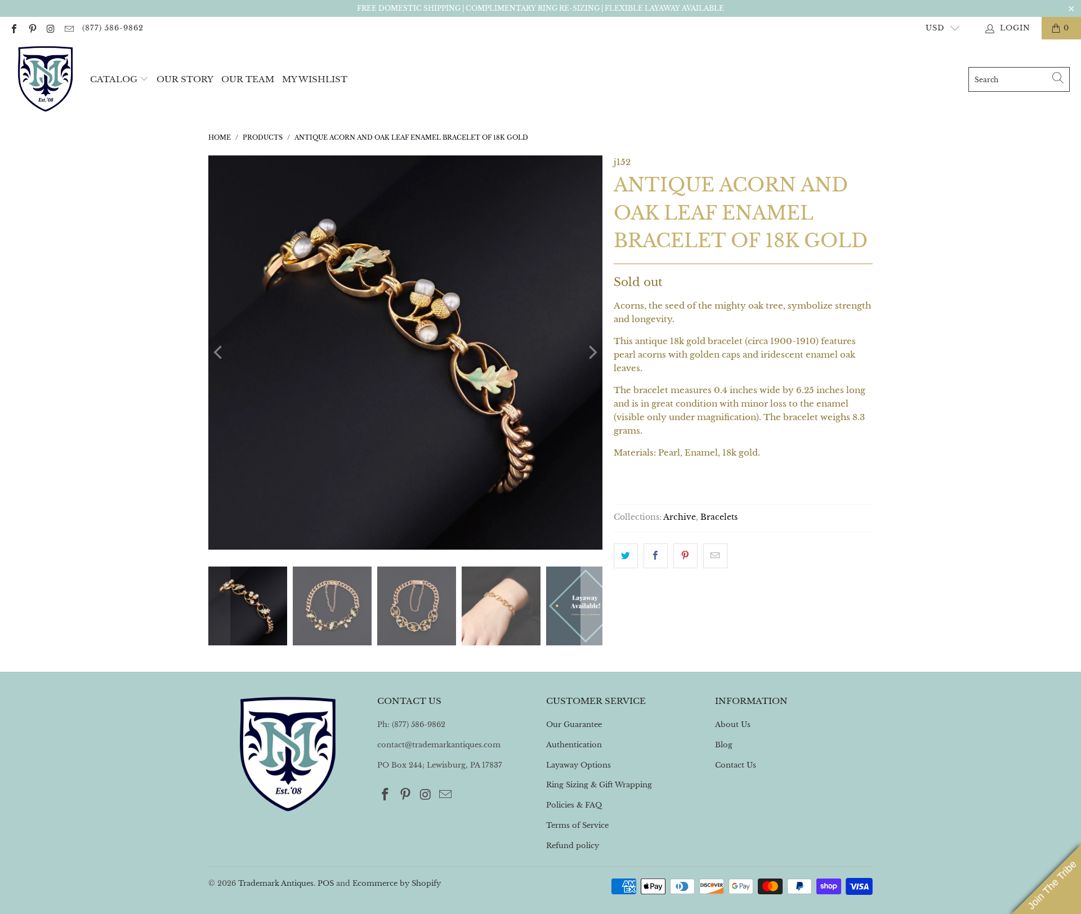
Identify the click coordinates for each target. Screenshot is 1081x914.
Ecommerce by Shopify (396, 883)
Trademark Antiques (276, 883)
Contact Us (735, 765)
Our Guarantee (574, 724)
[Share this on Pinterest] (685, 555)
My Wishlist (314, 79)
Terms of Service (577, 825)
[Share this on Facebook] (656, 555)
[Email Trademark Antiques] (68, 28)
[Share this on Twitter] (626, 555)
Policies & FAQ (574, 805)
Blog (723, 745)
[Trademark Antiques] (45, 79)
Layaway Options (578, 765)
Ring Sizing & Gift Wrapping (599, 785)
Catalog (113, 79)
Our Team (247, 79)
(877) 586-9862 (113, 28)
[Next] (591, 352)
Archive (679, 517)
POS (326, 883)
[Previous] (219, 352)
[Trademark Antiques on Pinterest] (31, 28)
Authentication (574, 745)
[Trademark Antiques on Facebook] (13, 28)
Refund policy (572, 845)
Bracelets (719, 517)
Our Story (185, 79)
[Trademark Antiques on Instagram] (50, 28)
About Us (733, 724)
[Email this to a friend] (715, 555)
